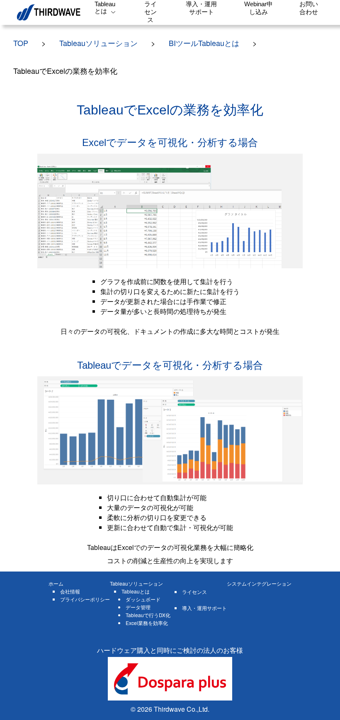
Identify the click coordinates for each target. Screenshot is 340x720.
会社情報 (70, 591)
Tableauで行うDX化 (148, 614)
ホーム (56, 583)
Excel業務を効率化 (147, 622)
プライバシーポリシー (85, 599)
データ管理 (138, 607)
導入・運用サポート (204, 607)
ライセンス (194, 591)
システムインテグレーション (259, 583)
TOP (20, 42)
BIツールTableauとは (204, 42)
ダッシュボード (143, 599)
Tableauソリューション (98, 42)
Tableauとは (135, 591)
